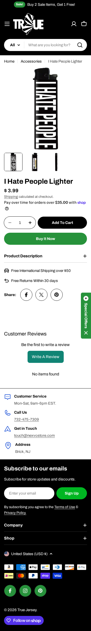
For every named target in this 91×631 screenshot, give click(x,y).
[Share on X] (41, 295)
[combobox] (45, 45)
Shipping (11, 197)
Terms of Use (64, 507)
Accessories (31, 61)
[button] (86, 315)
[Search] (80, 45)
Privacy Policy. (15, 513)
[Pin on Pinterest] (57, 295)
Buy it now (45, 239)
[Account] (74, 24)
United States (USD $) (29, 554)
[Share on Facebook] (26, 295)
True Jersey (26, 610)
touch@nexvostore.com (34, 435)
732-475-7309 (26, 419)
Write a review (45, 357)
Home (9, 61)
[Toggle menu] (7, 24)
